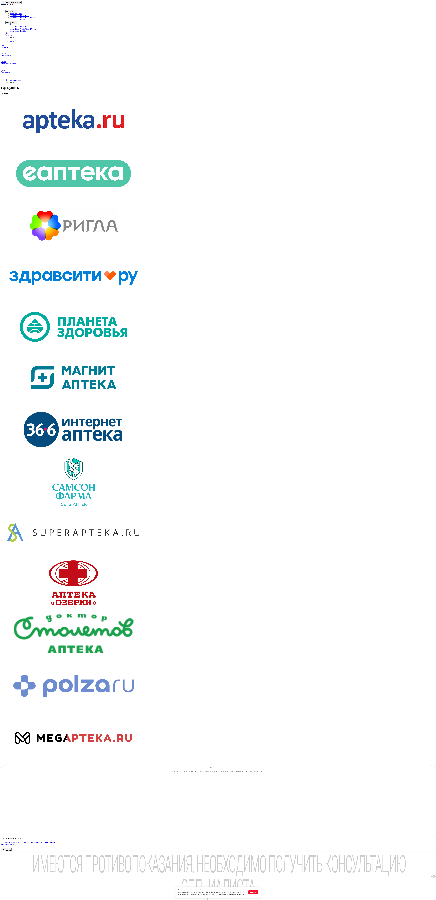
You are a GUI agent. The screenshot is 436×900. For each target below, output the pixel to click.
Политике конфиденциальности (233, 894)
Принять (253, 892)
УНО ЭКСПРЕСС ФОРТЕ (23, 18)
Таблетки (16, 14)
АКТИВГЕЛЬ (18, 20)
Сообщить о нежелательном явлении (15, 842)
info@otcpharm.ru (7, 844)
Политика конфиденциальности (42, 842)
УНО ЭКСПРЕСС (19, 16)
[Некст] (7, 5)
